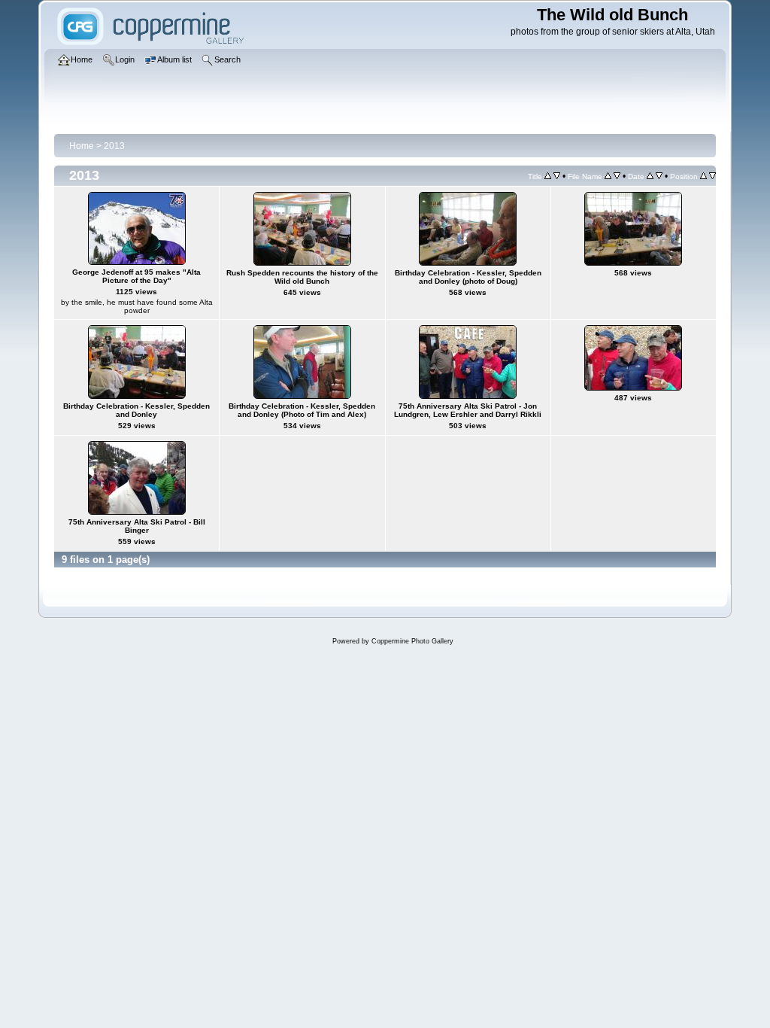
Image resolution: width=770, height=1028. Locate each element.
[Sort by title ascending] (547, 176)
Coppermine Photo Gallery (412, 641)
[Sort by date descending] (659, 176)
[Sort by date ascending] (650, 176)
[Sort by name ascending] (608, 176)
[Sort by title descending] (556, 176)
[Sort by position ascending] (703, 176)
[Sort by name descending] (617, 176)
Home (81, 146)
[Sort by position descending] (712, 176)
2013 (114, 146)
